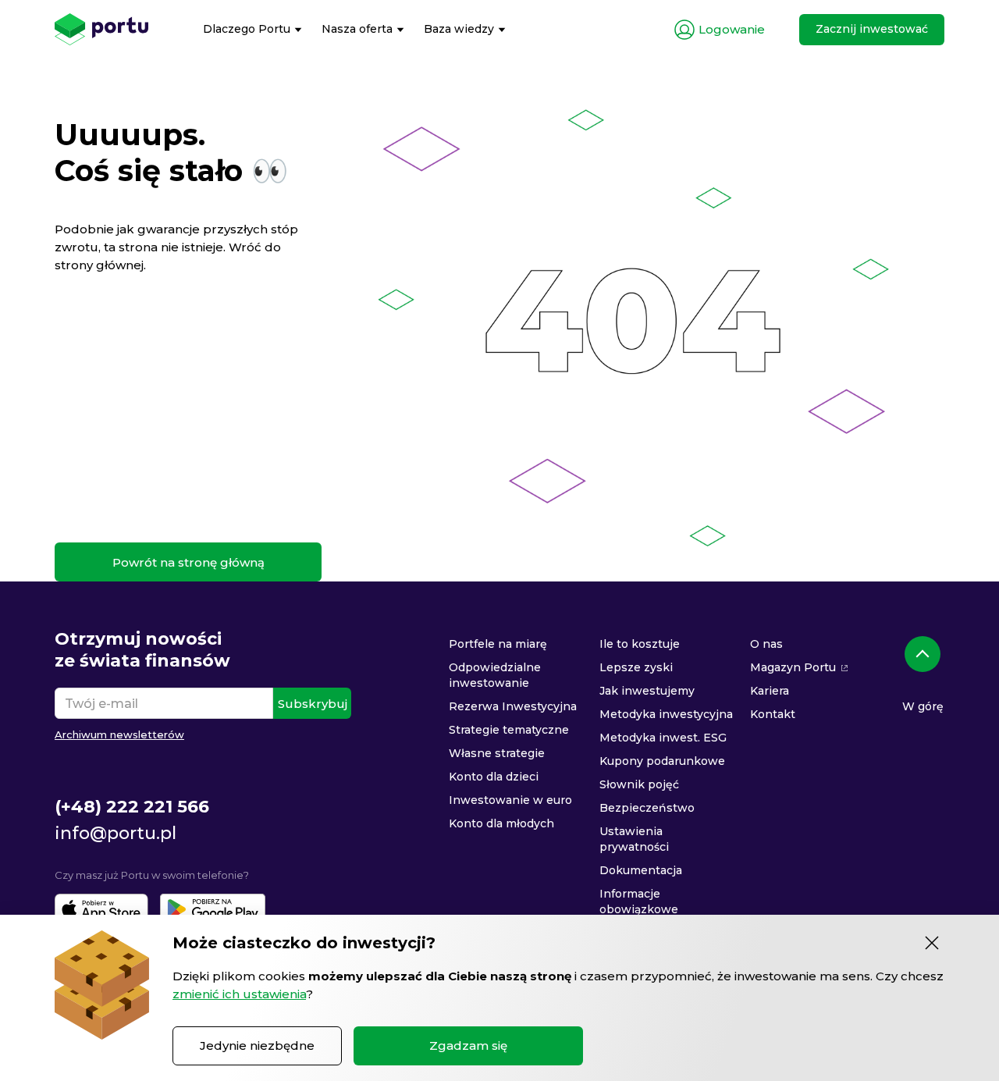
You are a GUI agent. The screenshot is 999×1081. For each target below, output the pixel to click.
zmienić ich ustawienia (239, 994)
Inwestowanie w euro (510, 800)
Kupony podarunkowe (662, 761)
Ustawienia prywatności (634, 839)
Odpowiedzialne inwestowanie (495, 675)
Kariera (769, 691)
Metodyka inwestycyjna (666, 714)
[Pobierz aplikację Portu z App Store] (101, 909)
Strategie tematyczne (509, 730)
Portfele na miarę (498, 644)
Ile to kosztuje (639, 644)
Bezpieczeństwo (647, 808)
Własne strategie (497, 753)
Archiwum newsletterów (119, 734)
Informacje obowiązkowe (638, 901)
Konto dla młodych (501, 823)
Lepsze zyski (636, 667)
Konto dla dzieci (494, 777)
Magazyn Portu (793, 667)
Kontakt (772, 714)
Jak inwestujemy (647, 691)
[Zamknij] (931, 942)
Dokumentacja (640, 870)
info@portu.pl (115, 833)
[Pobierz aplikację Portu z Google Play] (212, 909)
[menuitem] (252, 29)
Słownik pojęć (639, 784)
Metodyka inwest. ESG (663, 738)
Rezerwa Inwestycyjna (513, 706)
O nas (766, 644)
